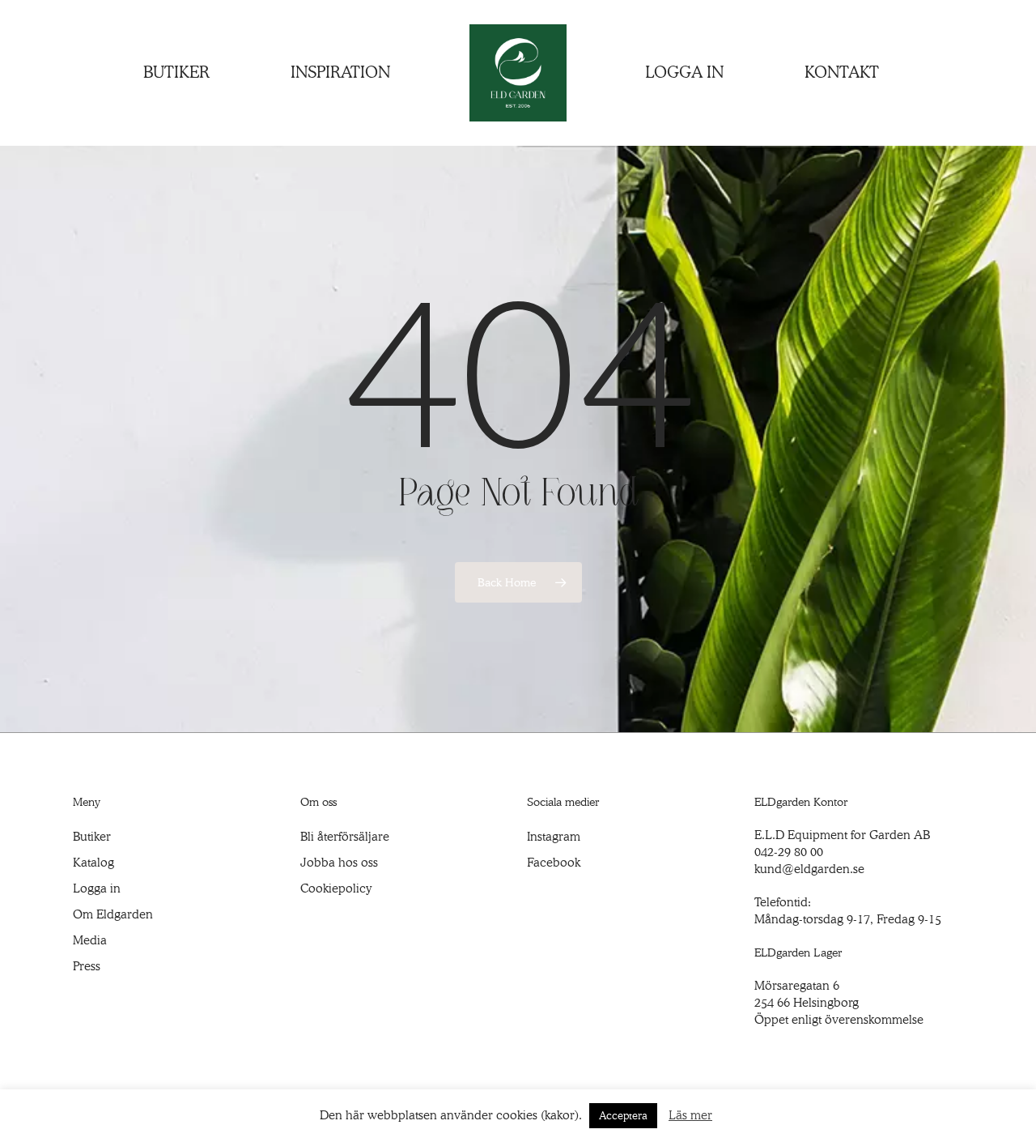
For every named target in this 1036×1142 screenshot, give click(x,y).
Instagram (553, 836)
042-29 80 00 (788, 852)
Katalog (93, 862)
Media (90, 940)
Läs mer (690, 1115)
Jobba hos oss (339, 862)
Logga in (97, 888)
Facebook (553, 862)
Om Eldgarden (113, 914)
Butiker (92, 836)
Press (86, 966)
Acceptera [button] (623, 1115)
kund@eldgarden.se (809, 869)
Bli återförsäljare (344, 836)
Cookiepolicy (336, 888)
